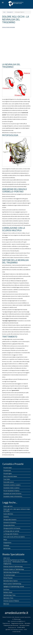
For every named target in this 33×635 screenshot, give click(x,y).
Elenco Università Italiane (10, 476)
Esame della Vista (8, 514)
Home (4, 12)
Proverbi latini (7, 470)
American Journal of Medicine (11, 601)
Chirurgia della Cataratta (9, 519)
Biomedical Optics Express (10, 581)
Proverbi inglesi (7, 473)
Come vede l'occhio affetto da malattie (14, 537)
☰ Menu (2, 2)
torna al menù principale (8, 27)
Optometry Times (8, 598)
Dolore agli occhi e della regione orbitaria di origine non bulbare (16, 510)
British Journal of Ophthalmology (12, 584)
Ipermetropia (6, 548)
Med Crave (6, 604)
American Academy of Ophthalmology (13, 569)
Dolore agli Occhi (7, 506)
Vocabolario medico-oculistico (11, 488)
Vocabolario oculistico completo (12, 485)
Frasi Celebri (6, 479)
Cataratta (6, 517)
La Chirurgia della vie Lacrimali (11, 531)
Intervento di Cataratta (9, 522)
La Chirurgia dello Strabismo (10, 534)
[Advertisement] (16, 45)
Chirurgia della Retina (9, 525)
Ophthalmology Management (11, 572)
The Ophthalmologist (9, 575)
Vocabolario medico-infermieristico (12, 496)
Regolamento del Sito (17, 623)
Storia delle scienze (8, 482)
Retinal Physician (8, 578)
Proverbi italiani (7, 468)
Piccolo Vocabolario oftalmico (11, 491)
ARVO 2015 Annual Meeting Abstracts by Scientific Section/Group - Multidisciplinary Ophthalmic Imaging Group (15, 561)
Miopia (5, 540)
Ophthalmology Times (9, 595)
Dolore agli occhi (10, 12)
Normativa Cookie (24, 625)
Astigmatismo (7, 542)
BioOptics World (7, 592)
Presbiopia (6, 545)
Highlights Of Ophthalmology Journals (13, 586)
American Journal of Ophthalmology (13, 566)
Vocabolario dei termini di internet (12, 493)
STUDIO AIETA (21, 627)
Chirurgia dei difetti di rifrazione (11, 528)
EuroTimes (6, 589)
